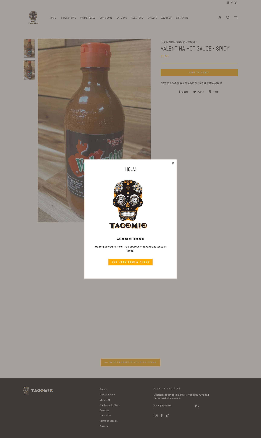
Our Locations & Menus (130, 262)
